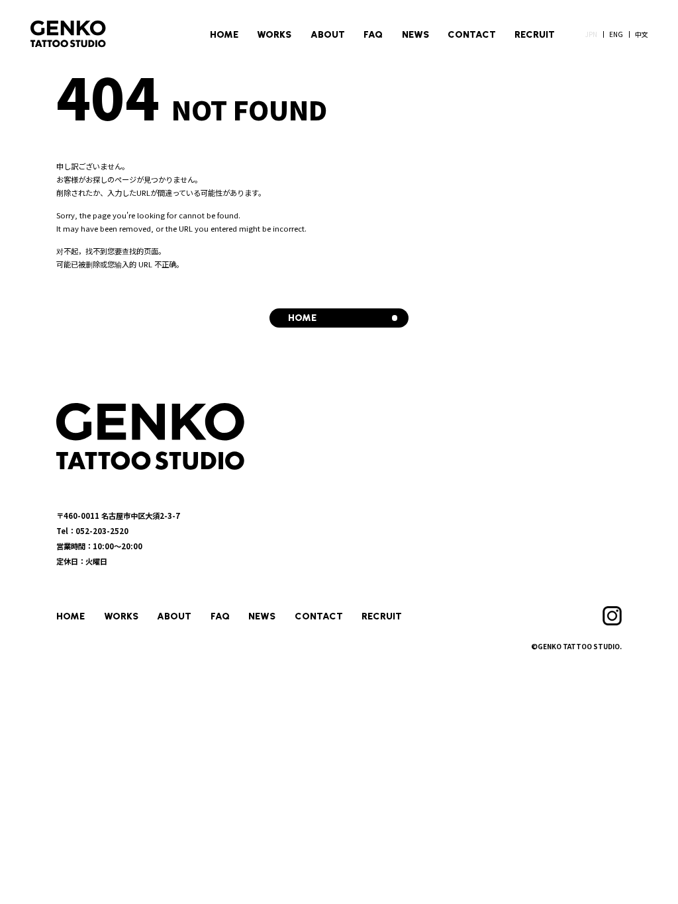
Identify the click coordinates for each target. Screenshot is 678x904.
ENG (616, 34)
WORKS (274, 34)
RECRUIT (534, 34)
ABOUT (328, 34)
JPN (591, 34)
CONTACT (472, 34)
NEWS (415, 34)
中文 (641, 34)
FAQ (373, 34)
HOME (224, 34)
